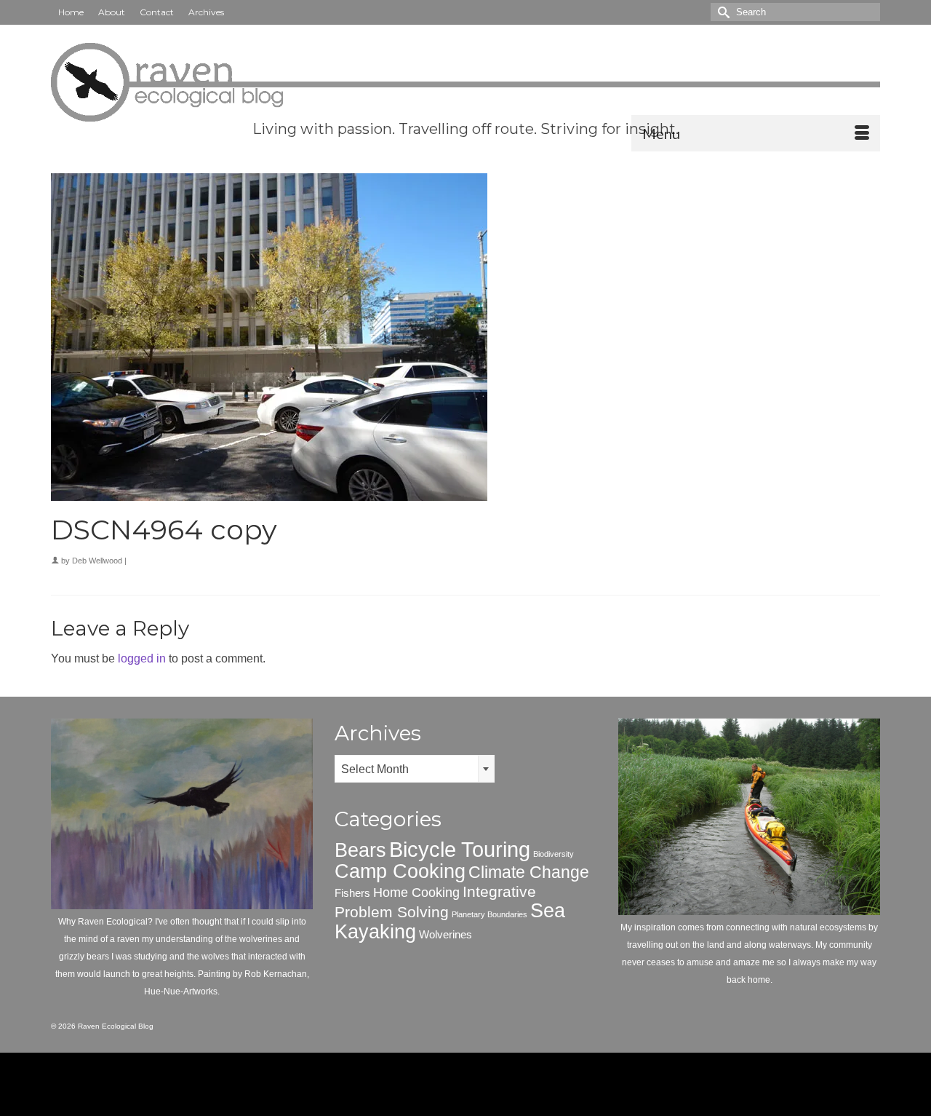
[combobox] (415, 769)
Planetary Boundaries (489, 914)
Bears (360, 850)
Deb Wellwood (97, 560)
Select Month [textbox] (375, 769)
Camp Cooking (400, 871)
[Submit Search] (721, 12)
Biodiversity (553, 854)
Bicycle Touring (459, 849)
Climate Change (528, 872)
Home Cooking (416, 892)
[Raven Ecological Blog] (465, 82)
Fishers (352, 893)
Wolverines (445, 934)
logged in (142, 658)
